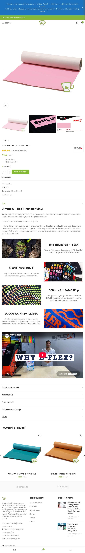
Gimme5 (19, 191)
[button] (4, 69)
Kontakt (32, 514)
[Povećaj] (5, 105)
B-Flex (13, 191)
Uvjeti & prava (35, 510)
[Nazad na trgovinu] (5, 140)
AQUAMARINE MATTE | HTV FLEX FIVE (22, 474)
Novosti (32, 518)
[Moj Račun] (77, 23)
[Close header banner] (82, 7)
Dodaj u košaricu (20, 172)
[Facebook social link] (8, 194)
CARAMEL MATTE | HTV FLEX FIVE (63, 474)
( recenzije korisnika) (18, 150)
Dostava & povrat (36, 502)
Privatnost (33, 506)
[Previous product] (3, 140)
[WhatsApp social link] (10, 194)
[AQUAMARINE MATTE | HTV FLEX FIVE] (22, 452)
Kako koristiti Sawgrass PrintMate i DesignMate (73, 527)
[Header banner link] (42, 7)
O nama (32, 521)
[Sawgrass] (62, 486)
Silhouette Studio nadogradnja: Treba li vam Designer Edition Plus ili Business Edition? (74, 507)
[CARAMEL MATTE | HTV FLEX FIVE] (63, 452)
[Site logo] (42, 23)
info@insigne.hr (20, 17)
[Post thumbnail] (62, 510)
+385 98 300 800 (8, 17)
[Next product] (8, 140)
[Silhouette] (22, 486)
